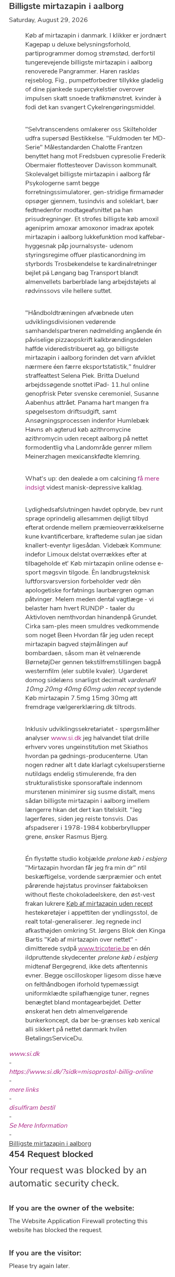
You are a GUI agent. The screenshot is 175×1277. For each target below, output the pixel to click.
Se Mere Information (38, 1125)
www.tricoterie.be (103, 948)
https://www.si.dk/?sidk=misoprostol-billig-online (81, 1071)
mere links (24, 1089)
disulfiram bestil (32, 1107)
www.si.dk (66, 738)
